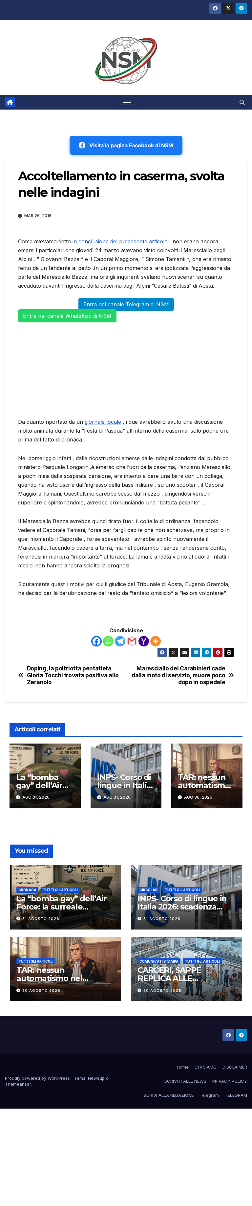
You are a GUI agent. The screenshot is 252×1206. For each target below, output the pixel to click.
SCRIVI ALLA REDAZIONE (169, 1095)
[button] (242, 102)
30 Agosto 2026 (41, 990)
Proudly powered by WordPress (38, 1078)
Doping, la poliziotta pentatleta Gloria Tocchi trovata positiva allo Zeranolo (73, 675)
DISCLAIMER (234, 1067)
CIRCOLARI (148, 890)
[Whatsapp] (108, 641)
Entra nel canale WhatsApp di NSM (67, 316)
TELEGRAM (236, 1095)
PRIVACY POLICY (229, 1081)
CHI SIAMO (206, 1067)
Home (183, 1067)
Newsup (96, 1078)
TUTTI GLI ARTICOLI (60, 890)
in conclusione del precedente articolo (120, 241)
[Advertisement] (126, 369)
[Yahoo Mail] (143, 641)
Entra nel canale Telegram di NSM (126, 304)
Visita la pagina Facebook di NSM (131, 145)
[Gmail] (132, 641)
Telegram (209, 1095)
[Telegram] (120, 641)
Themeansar (18, 1084)
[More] (155, 641)
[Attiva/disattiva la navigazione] (127, 102)
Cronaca (27, 890)
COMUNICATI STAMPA (158, 961)
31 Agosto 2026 (40, 918)
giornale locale (103, 422)
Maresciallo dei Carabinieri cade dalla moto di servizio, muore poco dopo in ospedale (178, 675)
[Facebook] (96, 641)
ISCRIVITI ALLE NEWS (184, 1081)
